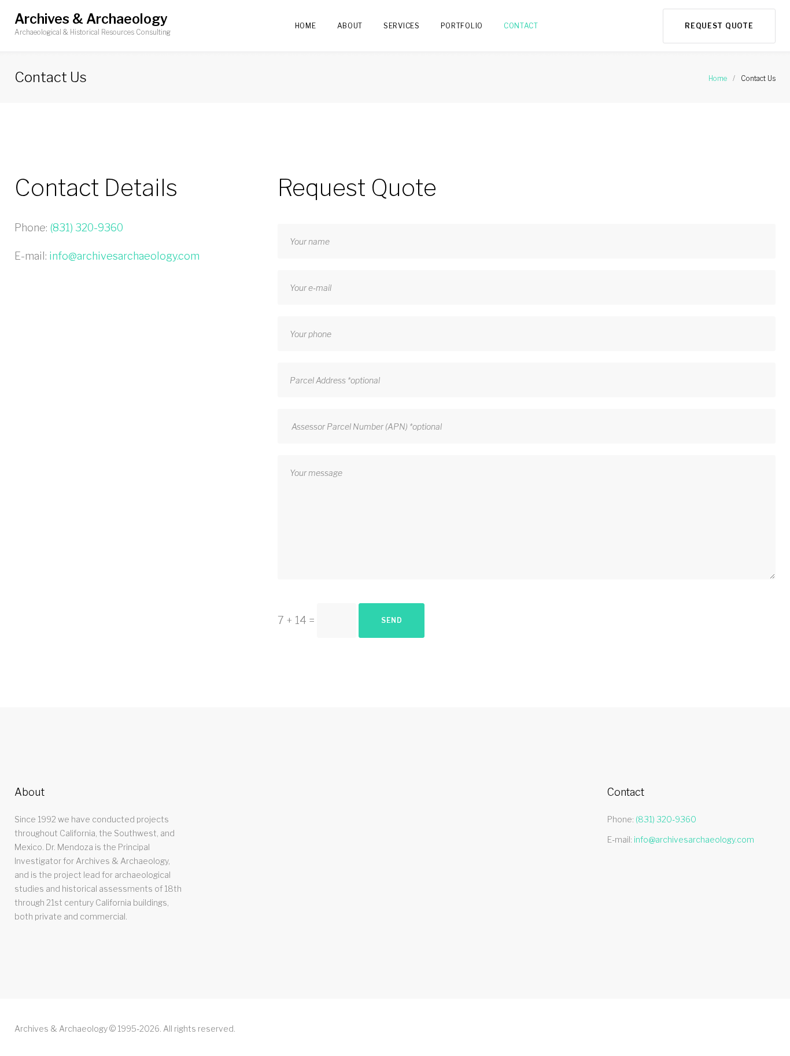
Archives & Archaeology (91, 19)
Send (392, 620)
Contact (521, 25)
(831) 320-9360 (86, 227)
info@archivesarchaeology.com (124, 256)
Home (305, 25)
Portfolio (462, 25)
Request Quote (719, 25)
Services (401, 25)
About (350, 25)
